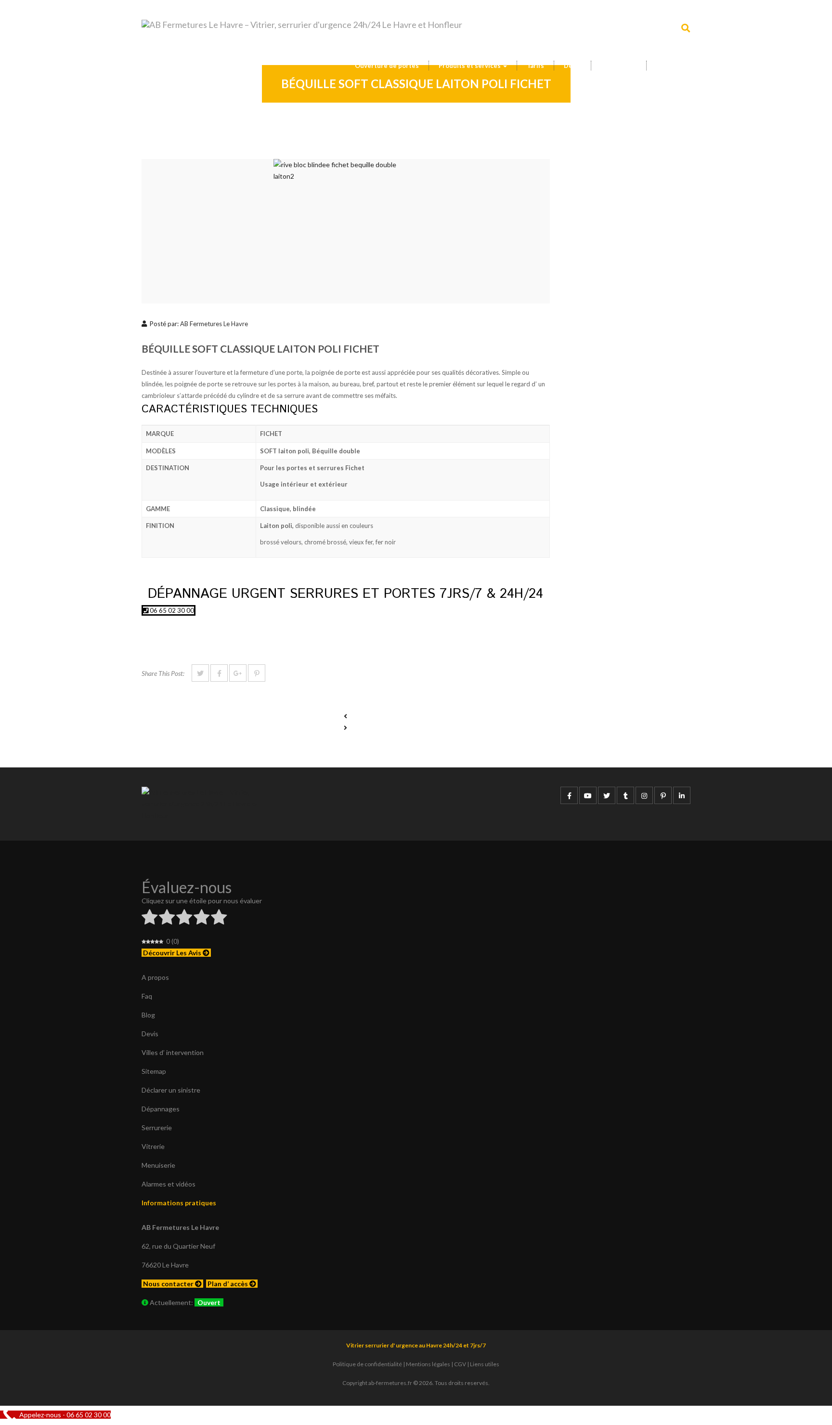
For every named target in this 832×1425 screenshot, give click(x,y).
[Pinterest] (256, 673)
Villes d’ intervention (173, 1052)
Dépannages (161, 1109)
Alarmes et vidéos (168, 1184)
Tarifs (535, 65)
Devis (572, 65)
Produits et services (470, 65)
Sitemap (154, 1071)
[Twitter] (200, 673)
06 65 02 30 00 (171, 610)
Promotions (619, 65)
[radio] (149, 918)
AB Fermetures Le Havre (214, 324)
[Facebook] (219, 673)
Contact (668, 65)
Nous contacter (169, 1284)
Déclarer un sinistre (171, 1090)
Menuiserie (158, 1165)
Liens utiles (484, 1364)
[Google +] (238, 673)
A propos (155, 977)
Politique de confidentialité (367, 1364)
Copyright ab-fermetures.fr (377, 1382)
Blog (148, 1015)
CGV (460, 1364)
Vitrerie (153, 1146)
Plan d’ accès (228, 1284)
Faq (147, 996)
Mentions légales (428, 1364)
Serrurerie (157, 1127)
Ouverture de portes (387, 65)
